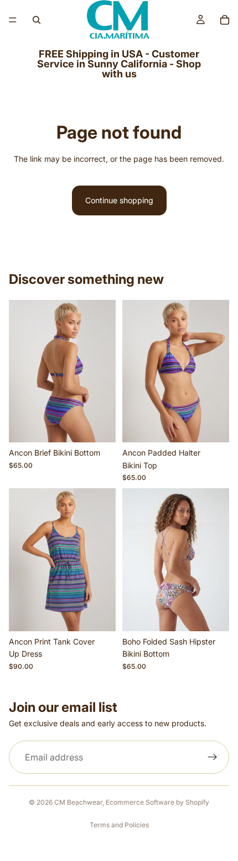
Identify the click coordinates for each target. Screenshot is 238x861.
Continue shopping (119, 200)
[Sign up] (212, 757)
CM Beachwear (78, 802)
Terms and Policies (119, 825)
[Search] (36, 20)
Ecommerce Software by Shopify (157, 802)
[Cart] (225, 20)
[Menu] (12, 20)
